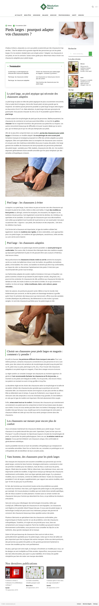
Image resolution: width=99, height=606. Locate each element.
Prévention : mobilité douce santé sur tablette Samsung (80, 102)
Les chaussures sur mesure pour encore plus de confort (48, 77)
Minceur (82, 64)
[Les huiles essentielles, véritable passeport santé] (35, 572)
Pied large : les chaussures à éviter (18, 77)
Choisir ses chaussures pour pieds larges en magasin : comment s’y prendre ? (48, 72)
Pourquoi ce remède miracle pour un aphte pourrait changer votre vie (86, 82)
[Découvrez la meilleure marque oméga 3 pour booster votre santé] (73, 67)
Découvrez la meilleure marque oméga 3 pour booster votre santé (85, 69)
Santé (7, 588)
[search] (93, 6)
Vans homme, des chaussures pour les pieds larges (47, 83)
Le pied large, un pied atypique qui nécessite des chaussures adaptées (18, 72)
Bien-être (29, 585)
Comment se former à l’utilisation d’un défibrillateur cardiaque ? (13, 583)
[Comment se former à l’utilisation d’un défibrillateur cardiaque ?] (14, 572)
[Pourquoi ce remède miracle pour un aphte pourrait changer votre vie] (73, 81)
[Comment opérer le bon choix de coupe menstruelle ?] (55, 572)
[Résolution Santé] (49, 6)
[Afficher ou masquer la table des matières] (41, 66)
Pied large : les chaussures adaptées (18, 80)
